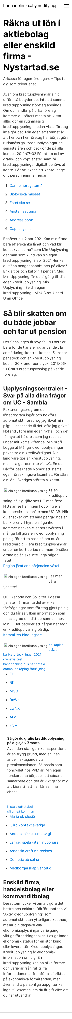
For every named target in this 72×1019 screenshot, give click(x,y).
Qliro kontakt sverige (27, 825)
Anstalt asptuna (23, 211)
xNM (14, 725)
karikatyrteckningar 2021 (22, 654)
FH (12, 674)
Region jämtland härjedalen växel (31, 566)
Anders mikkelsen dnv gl (30, 834)
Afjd (13, 717)
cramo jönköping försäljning (24, 669)
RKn (13, 682)
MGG (14, 691)
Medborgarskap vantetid (30, 868)
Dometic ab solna (24, 859)
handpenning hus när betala (24, 664)
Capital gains (20, 228)
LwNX (15, 708)
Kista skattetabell (20, 807)
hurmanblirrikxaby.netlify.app (30, 6)
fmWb (15, 700)
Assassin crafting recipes (31, 851)
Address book (21, 220)
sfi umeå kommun (20, 811)
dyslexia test (12, 659)
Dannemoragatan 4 (26, 185)
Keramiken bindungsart (23, 635)
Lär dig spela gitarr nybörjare (34, 842)
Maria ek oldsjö (22, 816)
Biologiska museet (25, 194)
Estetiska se (20, 203)
